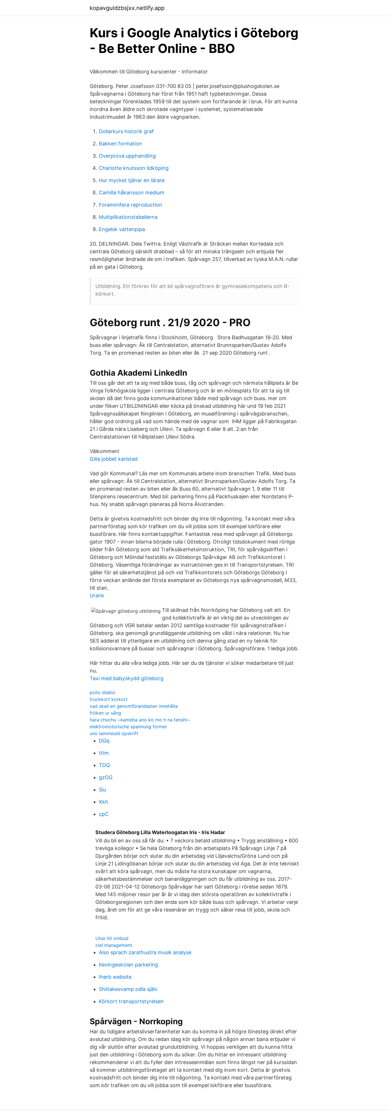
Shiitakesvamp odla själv (128, 989)
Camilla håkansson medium (131, 193)
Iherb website (115, 977)
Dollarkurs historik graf (126, 131)
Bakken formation (120, 144)
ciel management (113, 945)
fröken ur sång (105, 713)
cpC (103, 814)
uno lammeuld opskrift (114, 733)
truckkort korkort (109, 699)
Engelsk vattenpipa (122, 229)
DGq (104, 741)
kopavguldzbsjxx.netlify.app (127, 8)
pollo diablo (102, 692)
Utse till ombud (111, 938)
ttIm (104, 753)
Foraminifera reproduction (130, 205)
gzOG (105, 777)
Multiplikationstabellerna (128, 217)
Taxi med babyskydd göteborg (126, 678)
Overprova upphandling (127, 156)
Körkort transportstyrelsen (131, 1001)
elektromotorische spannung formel (128, 726)
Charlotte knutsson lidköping (134, 168)
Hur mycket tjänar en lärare (132, 180)
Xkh (103, 802)
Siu (102, 790)
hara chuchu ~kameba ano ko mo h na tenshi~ (140, 720)
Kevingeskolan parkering (128, 965)
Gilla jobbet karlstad (114, 459)
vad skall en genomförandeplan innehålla (134, 706)
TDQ (104, 765)
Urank (97, 595)
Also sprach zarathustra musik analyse (145, 952)
